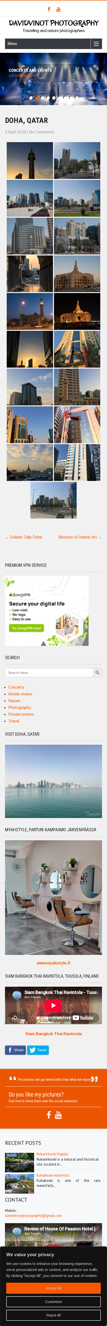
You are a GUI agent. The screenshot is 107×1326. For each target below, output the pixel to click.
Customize (53, 1302)
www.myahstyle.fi (53, 963)
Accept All (53, 1288)
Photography (19, 707)
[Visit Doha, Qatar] (53, 817)
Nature (14, 701)
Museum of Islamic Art (80, 537)
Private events (21, 714)
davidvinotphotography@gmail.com (33, 1215)
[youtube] (58, 9)
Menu (12, 44)
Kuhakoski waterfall (53, 1175)
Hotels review (20, 694)
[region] (53, 1286)
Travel (13, 721)
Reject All (53, 1315)
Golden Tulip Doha (23, 537)
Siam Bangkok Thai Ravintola (53, 1034)
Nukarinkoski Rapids (52, 1154)
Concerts (16, 687)
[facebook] (49, 9)
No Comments (41, 132)
